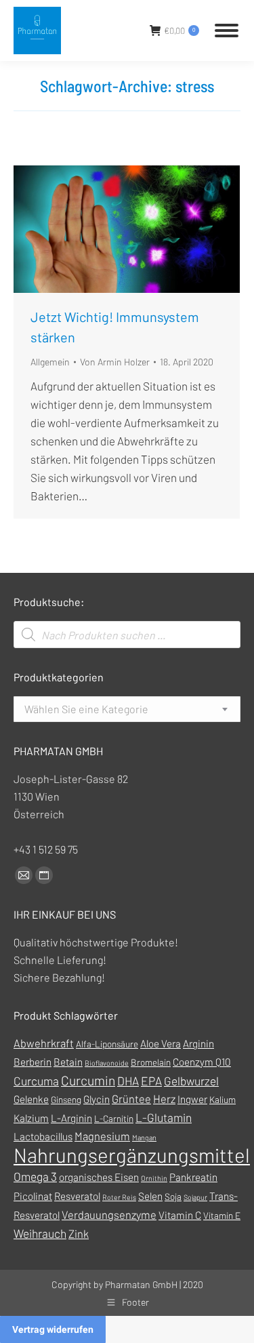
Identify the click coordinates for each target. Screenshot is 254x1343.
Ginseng (66, 1099)
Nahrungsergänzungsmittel (132, 1155)
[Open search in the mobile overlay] (127, 634)
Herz (164, 1098)
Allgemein (50, 361)
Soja (173, 1196)
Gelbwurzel (191, 1080)
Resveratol (77, 1196)
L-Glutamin (163, 1117)
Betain (68, 1062)
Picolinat (33, 1196)
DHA (128, 1080)
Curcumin (88, 1080)
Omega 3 (35, 1176)
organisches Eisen (99, 1177)
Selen (150, 1196)
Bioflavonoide (107, 1062)
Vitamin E (221, 1215)
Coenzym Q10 (202, 1062)
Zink (78, 1233)
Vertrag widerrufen (52, 1329)
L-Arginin (71, 1118)
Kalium (222, 1099)
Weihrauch (40, 1233)
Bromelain (151, 1062)
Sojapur (195, 1196)
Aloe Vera (160, 1043)
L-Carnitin (113, 1118)
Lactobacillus (43, 1136)
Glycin (96, 1099)
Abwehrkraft (44, 1043)
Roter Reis (119, 1196)
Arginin (198, 1043)
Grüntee (131, 1098)
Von (115, 361)
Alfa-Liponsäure (107, 1043)
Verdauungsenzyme (109, 1214)
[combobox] (127, 709)
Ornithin (154, 1178)
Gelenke (31, 1099)
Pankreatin (193, 1177)
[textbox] (86, 709)
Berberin (32, 1062)
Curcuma (36, 1080)
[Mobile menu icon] (226, 30)
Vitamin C (179, 1215)
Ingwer (192, 1099)
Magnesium (102, 1135)
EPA (151, 1080)
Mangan (144, 1137)
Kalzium (31, 1118)
